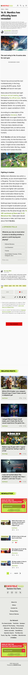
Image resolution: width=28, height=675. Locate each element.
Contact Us (14, 608)
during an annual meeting (9, 95)
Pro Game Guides (7, 623)
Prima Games (20, 625)
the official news (15, 98)
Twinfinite (16, 623)
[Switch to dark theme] (23, 5)
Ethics (14, 605)
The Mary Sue (19, 633)
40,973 (16, 573)
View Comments (14, 324)
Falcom (6, 285)
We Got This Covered (17, 628)
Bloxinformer (22, 635)
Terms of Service (10, 510)
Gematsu (14, 115)
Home (2, 9)
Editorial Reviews (9, 244)
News (7, 9)
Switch (24, 285)
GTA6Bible (13, 637)
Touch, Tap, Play (5, 635)
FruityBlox (14, 635)
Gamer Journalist (9, 630)
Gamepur (22, 623)
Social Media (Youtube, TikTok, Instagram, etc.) (13, 254)
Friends (7, 250)
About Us (14, 602)
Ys (1, 287)
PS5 (17, 285)
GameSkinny (18, 630)
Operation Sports (9, 633)
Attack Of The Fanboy (9, 625)
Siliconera (7, 628)
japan (10, 285)
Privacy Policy (17, 510)
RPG (20, 285)
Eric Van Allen (7, 30)
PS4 (14, 285)
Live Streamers (9, 247)
